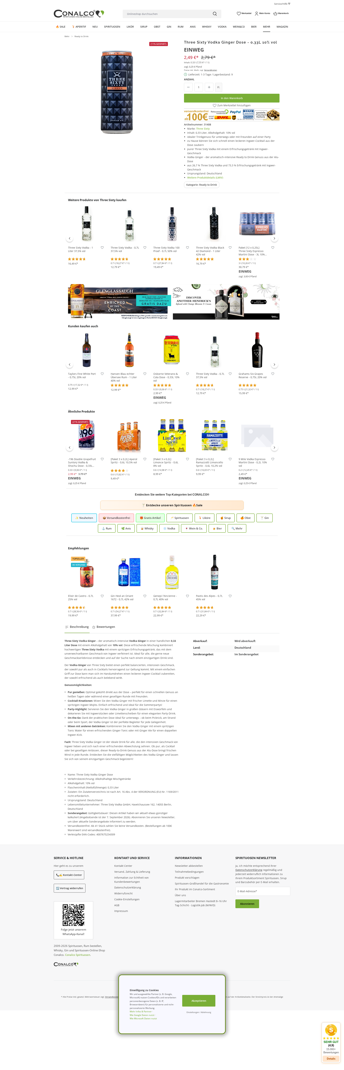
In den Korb (87, 237)
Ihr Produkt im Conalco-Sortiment (195, 889)
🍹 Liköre (205, 518)
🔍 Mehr (236, 528)
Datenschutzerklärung (127, 887)
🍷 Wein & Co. (194, 528)
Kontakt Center (123, 865)
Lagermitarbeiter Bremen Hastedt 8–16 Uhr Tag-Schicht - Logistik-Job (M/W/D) (201, 903)
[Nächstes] (274, 238)
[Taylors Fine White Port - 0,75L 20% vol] (86, 350)
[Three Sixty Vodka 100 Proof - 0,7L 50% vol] (172, 223)
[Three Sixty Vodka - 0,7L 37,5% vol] (129, 223)
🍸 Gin (264, 518)
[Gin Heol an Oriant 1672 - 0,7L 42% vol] (129, 572)
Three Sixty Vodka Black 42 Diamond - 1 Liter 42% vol (210, 251)
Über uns (180, 895)
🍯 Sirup (225, 518)
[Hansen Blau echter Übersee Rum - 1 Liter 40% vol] (129, 350)
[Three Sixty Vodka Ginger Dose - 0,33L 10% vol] (117, 92)
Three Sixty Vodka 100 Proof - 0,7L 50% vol (166, 249)
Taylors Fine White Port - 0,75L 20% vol (82, 375)
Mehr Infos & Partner (141, 1011)
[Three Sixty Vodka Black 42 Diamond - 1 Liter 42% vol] (214, 223)
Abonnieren (247, 903)
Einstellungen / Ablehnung (199, 1012)
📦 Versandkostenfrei (116, 518)
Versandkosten (210, 70)
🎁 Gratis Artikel (150, 518)
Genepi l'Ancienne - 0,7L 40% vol (165, 597)
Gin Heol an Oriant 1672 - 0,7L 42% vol (122, 597)
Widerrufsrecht (123, 893)
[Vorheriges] (69, 238)
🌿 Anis (126, 528)
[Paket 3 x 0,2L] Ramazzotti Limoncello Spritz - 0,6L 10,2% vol (209, 463)
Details (331, 1058)
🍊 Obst (245, 518)
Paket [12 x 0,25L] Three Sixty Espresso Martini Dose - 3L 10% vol (252, 251)
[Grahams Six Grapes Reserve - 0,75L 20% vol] (257, 350)
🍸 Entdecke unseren (172, 505)
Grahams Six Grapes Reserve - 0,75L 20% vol (253, 375)
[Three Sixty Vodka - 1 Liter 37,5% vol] (86, 223)
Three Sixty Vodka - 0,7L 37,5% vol (125, 249)
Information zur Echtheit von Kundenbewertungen (131, 879)
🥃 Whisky (147, 528)
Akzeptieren (199, 1000)
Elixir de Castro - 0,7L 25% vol (80, 597)
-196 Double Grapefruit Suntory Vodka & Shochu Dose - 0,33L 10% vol (82, 463)
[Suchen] (214, 14)
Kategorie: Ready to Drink (201, 184)
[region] (117, 92)
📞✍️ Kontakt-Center (69, 875)
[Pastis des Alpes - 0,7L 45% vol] (214, 572)
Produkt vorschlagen (187, 877)
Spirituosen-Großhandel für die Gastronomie (202, 883)
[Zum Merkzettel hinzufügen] (102, 248)
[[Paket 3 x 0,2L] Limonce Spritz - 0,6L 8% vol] (172, 435)
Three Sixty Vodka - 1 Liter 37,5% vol (80, 249)
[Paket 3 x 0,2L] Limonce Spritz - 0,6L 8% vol (165, 463)
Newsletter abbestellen (189, 865)
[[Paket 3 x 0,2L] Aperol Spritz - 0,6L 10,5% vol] (129, 435)
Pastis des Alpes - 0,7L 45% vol (209, 597)
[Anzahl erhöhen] (209, 87)
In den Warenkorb (232, 98)
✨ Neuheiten (84, 518)
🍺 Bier (217, 528)
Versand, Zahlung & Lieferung (132, 871)
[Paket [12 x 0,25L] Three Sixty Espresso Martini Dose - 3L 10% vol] (257, 223)
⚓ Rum (107, 528)
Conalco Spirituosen (77, 955)
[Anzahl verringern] (188, 87)
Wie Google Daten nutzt (142, 1015)
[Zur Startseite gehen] (79, 14)
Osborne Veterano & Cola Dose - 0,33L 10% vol (166, 377)
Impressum (121, 911)
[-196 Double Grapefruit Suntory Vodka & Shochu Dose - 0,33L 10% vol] (86, 435)
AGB (116, 905)
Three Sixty (203, 128)
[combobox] (165, 14)
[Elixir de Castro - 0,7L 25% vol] (86, 572)
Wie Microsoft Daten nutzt (143, 1018)
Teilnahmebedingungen (189, 871)
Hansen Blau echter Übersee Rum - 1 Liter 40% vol (124, 377)
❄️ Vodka (169, 528)
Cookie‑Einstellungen (127, 899)
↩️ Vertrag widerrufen (69, 888)
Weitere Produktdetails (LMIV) (205, 177)
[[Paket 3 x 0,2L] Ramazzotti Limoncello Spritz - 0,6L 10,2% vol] (214, 435)
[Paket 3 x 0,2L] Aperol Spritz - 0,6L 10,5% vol (124, 461)
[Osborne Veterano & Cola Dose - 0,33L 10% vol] (172, 350)
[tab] (77, 627)
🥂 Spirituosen (179, 518)
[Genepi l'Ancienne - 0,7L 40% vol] (172, 572)
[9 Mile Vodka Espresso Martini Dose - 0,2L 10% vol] (257, 435)
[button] (331, 1039)
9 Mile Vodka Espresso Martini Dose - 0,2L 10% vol (253, 463)
